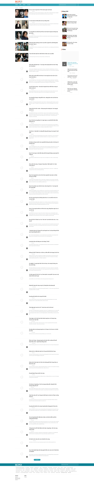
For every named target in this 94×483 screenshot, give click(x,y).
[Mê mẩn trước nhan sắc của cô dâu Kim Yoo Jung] (21, 442)
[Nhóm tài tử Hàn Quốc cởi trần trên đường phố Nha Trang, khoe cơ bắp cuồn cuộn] (21, 366)
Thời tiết (22, 471)
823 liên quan (33, 343)
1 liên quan (32, 45)
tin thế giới (40, 468)
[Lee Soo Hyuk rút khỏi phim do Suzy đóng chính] (21, 24)
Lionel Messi (32, 467)
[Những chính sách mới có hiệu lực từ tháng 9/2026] (64, 23)
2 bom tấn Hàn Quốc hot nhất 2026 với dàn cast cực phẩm (41, 53)
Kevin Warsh (66, 471)
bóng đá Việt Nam (27, 471)
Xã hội (32, 468)
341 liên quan (74, 78)
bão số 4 (42, 472)
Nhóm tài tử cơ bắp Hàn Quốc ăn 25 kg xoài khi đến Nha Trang (42, 351)
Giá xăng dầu (32, 471)
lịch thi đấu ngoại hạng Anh (24, 472)
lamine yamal (18, 472)
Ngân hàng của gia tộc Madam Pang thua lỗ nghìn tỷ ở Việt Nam (72, 15)
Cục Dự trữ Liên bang (70, 467)
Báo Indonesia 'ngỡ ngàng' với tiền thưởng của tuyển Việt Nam (72, 36)
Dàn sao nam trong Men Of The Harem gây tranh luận (40, 9)
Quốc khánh (62, 471)
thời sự (34, 472)
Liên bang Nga (50, 467)
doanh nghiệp (68, 468)
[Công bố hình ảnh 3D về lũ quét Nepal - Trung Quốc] (64, 77)
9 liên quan (33, 365)
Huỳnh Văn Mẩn (58, 472)
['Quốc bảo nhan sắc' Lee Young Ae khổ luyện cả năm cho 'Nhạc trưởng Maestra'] (21, 399)
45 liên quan (33, 374)
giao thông (40, 471)
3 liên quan (33, 11)
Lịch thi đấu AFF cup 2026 (52, 468)
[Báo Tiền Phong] (30, 233)
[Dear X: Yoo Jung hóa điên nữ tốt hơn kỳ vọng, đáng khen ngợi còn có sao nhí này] (21, 212)
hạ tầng (49, 471)
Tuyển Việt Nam (18, 471)
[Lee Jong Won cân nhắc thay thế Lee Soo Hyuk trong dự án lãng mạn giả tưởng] (21, 35)
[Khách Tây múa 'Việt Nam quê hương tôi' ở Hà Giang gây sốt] (64, 90)
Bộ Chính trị (45, 472)
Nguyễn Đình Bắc (36, 468)
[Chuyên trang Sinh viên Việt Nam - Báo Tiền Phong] (30, 34)
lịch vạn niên (55, 467)
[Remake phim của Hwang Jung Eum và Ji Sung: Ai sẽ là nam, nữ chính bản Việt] (21, 333)
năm (75, 468)
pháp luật (30, 472)
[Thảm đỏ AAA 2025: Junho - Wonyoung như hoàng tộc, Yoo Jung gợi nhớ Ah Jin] (21, 112)
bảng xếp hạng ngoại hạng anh (20, 467)
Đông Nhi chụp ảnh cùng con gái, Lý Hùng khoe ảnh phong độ (42, 285)
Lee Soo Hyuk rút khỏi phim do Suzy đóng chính (39, 20)
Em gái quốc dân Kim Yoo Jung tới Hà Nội (37, 296)
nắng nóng (45, 471)
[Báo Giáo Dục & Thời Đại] (67, 39)
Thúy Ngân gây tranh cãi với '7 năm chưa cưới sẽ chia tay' (41, 307)
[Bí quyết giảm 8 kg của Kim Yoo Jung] (21, 377)
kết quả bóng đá (45, 467)
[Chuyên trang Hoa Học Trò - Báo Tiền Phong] (29, 45)
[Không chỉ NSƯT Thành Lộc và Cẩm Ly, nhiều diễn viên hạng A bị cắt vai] (21, 256)
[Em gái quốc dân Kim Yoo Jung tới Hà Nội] (21, 300)
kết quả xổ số (53, 472)
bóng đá (55, 471)
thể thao (72, 468)
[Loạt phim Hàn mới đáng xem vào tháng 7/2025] (21, 245)
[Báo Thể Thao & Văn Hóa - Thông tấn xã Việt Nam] (30, 321)
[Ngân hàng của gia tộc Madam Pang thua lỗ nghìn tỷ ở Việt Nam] (64, 16)
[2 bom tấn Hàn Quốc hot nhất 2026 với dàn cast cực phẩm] (21, 57)
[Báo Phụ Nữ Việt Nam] (30, 440)
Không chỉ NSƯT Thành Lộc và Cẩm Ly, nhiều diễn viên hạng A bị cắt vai (44, 252)
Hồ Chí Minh (36, 471)
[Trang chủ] (18, 1)
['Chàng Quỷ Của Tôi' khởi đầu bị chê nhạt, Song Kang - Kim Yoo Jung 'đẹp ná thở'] (21, 431)
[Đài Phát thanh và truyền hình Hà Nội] (69, 78)
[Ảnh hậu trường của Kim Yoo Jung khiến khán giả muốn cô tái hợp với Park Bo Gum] (21, 145)
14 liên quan (32, 78)
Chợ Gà (59, 467)
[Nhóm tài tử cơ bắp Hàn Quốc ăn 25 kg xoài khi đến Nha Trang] (21, 355)
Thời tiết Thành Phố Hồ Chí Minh (20, 468)
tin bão (58, 471)
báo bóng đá (38, 472)
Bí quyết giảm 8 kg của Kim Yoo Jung (36, 373)
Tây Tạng (65, 467)
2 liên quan (32, 100)
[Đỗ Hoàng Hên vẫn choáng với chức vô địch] (64, 44)
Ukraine (62, 467)
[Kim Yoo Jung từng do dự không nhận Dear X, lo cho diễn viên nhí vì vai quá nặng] (21, 201)
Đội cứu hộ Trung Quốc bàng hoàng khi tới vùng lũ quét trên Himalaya (72, 29)
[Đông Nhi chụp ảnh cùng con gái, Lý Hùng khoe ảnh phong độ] (21, 289)
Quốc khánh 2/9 (37, 467)
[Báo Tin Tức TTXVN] (68, 24)
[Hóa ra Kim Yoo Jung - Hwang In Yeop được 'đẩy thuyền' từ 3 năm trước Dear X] (21, 167)
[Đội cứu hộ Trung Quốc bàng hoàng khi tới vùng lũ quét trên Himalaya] (64, 30)
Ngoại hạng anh (28, 468)
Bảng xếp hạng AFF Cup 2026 (61, 468)
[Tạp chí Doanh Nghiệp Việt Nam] (30, 332)
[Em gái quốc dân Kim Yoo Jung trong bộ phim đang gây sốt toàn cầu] (21, 410)
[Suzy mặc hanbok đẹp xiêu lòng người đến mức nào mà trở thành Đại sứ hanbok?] (21, 453)
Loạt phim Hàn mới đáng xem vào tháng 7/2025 (39, 241)
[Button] (78, 5)
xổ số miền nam (46, 468)
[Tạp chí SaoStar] (30, 11)
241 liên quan (33, 321)
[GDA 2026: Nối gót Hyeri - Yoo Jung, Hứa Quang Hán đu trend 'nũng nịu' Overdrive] (21, 68)
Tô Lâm (49, 472)
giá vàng (52, 471)
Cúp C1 (41, 467)
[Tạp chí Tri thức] (68, 18)
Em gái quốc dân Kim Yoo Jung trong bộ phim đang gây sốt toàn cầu (43, 406)
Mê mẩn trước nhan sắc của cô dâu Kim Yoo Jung (39, 439)
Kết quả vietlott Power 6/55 (73, 471)
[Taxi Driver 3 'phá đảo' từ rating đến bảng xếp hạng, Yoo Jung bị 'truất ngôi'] (21, 135)
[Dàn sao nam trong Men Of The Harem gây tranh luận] (21, 13)
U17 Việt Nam (27, 467)
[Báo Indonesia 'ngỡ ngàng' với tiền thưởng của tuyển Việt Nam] (64, 37)
